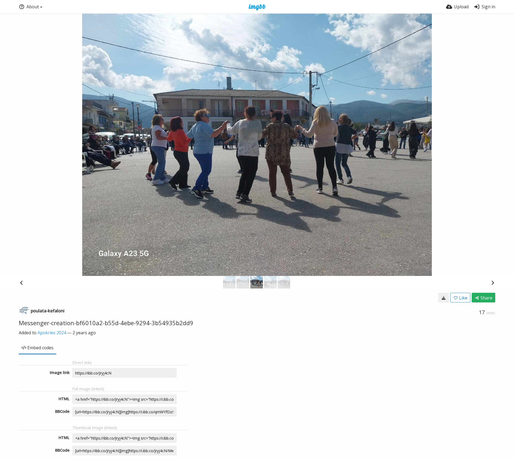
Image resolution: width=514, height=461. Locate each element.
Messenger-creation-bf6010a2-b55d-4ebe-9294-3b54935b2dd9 (106, 323)
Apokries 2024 (51, 333)
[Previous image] (21, 282)
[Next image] (492, 282)
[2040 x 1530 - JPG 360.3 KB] (443, 297)
